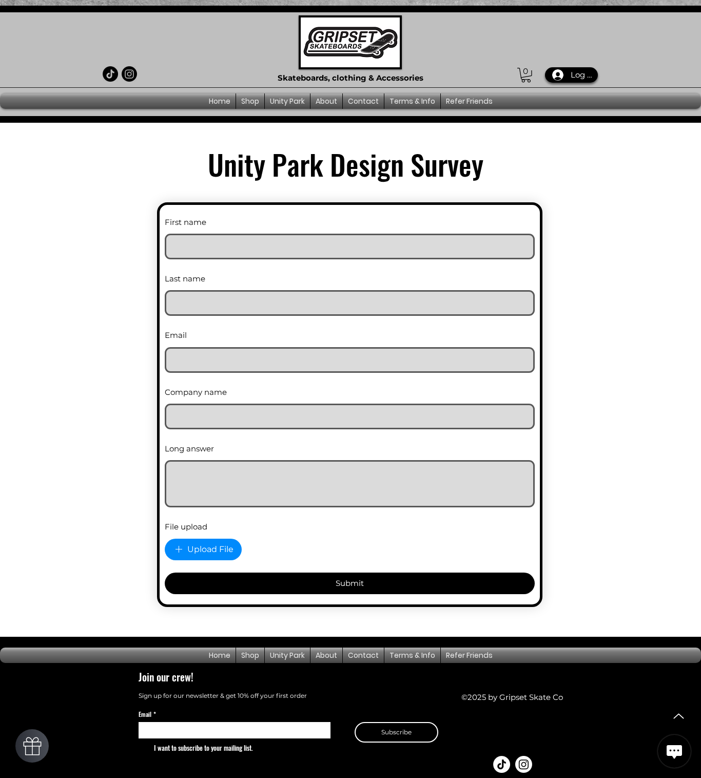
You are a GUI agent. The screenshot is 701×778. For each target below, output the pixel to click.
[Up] (679, 716)
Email (176, 335)
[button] (526, 75)
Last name (185, 278)
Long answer (189, 448)
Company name (196, 392)
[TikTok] (110, 74)
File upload (186, 527)
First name (185, 222)
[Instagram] (129, 74)
